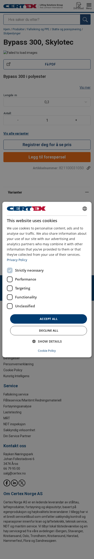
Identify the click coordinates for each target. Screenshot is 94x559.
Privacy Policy (17, 260)
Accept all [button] (48, 319)
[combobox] (85, 208)
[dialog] (46, 279)
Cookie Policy (47, 351)
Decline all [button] (48, 330)
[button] (47, 341)
